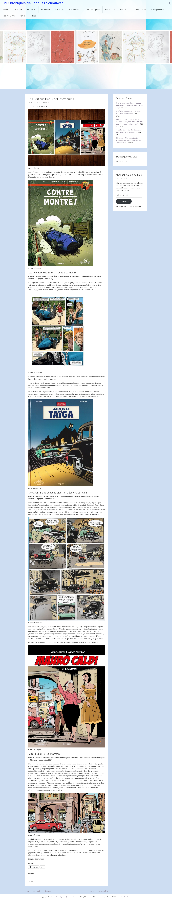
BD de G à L (31, 9)
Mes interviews (9, 16)
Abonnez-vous (123, 201)
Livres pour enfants (159, 9)
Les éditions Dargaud (98, 891)
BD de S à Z (59, 9)
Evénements (110, 9)
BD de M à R (45, 9)
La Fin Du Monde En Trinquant (38, 891)
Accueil (5, 9)
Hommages (124, 9)
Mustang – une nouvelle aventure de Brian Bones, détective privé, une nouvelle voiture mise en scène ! (129, 121)
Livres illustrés (140, 9)
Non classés (36, 16)
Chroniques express (92, 9)
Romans (23, 16)
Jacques (46, 102)
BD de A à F (18, 9)
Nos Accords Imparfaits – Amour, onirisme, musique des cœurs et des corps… (129, 105)
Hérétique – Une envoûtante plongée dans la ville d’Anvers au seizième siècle (128, 140)
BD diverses (74, 9)
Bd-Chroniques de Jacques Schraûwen (32, 3)
